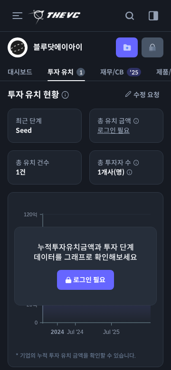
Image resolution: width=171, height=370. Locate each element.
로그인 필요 (113, 130)
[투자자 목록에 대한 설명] (65, 95)
